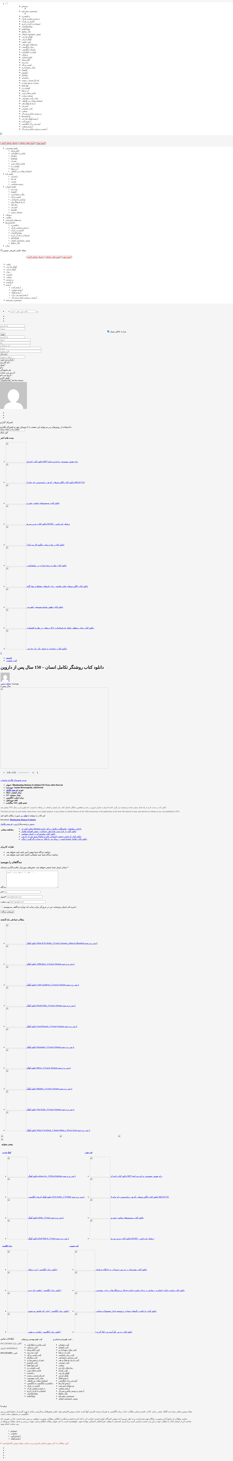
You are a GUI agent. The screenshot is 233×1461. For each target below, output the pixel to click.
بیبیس (32, 824)
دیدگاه (3, 887)
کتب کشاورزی (33, 1368)
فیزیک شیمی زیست (35, 1375)
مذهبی (61, 1365)
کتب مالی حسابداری (67, 1350)
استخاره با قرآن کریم (36, 1391)
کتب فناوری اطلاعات (36, 1345)
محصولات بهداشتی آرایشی (9, 143)
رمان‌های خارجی (65, 1368)
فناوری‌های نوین (34, 1370)
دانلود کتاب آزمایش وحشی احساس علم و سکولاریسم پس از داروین (51, 836)
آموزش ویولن (41, 143)
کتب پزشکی (32, 1347)
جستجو (14, 1431)
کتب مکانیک (32, 1357)
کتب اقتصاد (63, 1347)
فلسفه (9, 658)
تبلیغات (14, 1433)
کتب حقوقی (63, 1345)
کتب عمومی (11, 660)
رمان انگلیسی (7, 1246)
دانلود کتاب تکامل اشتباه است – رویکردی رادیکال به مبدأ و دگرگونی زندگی (54, 839)
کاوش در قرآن (33, 1386)
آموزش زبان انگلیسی (67, 1380)
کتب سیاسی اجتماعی (68, 1357)
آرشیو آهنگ (63, 1378)
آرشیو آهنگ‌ (16, 1438)
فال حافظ (62, 1393)
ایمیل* (3, 897)
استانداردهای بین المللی (37, 1380)
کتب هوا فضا (32, 1365)
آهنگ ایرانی (63, 1375)
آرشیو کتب (15, 1436)
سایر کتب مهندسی (35, 1378)
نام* (2, 892)
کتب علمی (88, 1153)
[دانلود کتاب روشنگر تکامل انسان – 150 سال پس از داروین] (54, 768)
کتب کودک (63, 1370)
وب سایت (5, 902)
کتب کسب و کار (34, 1355)
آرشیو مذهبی (64, 1388)
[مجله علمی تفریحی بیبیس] (1, 134)
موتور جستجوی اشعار (68, 1398)
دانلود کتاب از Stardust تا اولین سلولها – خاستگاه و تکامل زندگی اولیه (51, 829)
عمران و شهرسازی (35, 1360)
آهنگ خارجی (6, 1153)
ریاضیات (30, 1373)
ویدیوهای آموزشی (66, 1386)
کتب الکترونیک (33, 1350)
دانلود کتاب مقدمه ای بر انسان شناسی (38, 834)
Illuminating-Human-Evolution (23, 820)
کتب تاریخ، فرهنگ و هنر (68, 1360)
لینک (25, 816)
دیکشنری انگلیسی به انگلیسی (40, 1383)
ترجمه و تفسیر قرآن (36, 1388)
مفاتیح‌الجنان (32, 1393)
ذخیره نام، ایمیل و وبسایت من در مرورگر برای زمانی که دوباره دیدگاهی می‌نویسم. (40, 907)
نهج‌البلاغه (31, 1396)
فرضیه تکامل (12, 790)
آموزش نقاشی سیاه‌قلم (27, 143)
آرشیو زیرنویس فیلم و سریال (71, 1391)
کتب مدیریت (32, 1352)
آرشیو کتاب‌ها (64, 1383)
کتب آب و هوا (64, 1352)
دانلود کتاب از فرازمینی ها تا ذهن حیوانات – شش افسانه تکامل (48, 831)
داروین (16, 824)
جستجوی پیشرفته (66, 1396)
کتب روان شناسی (66, 1355)
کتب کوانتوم (32, 1363)
